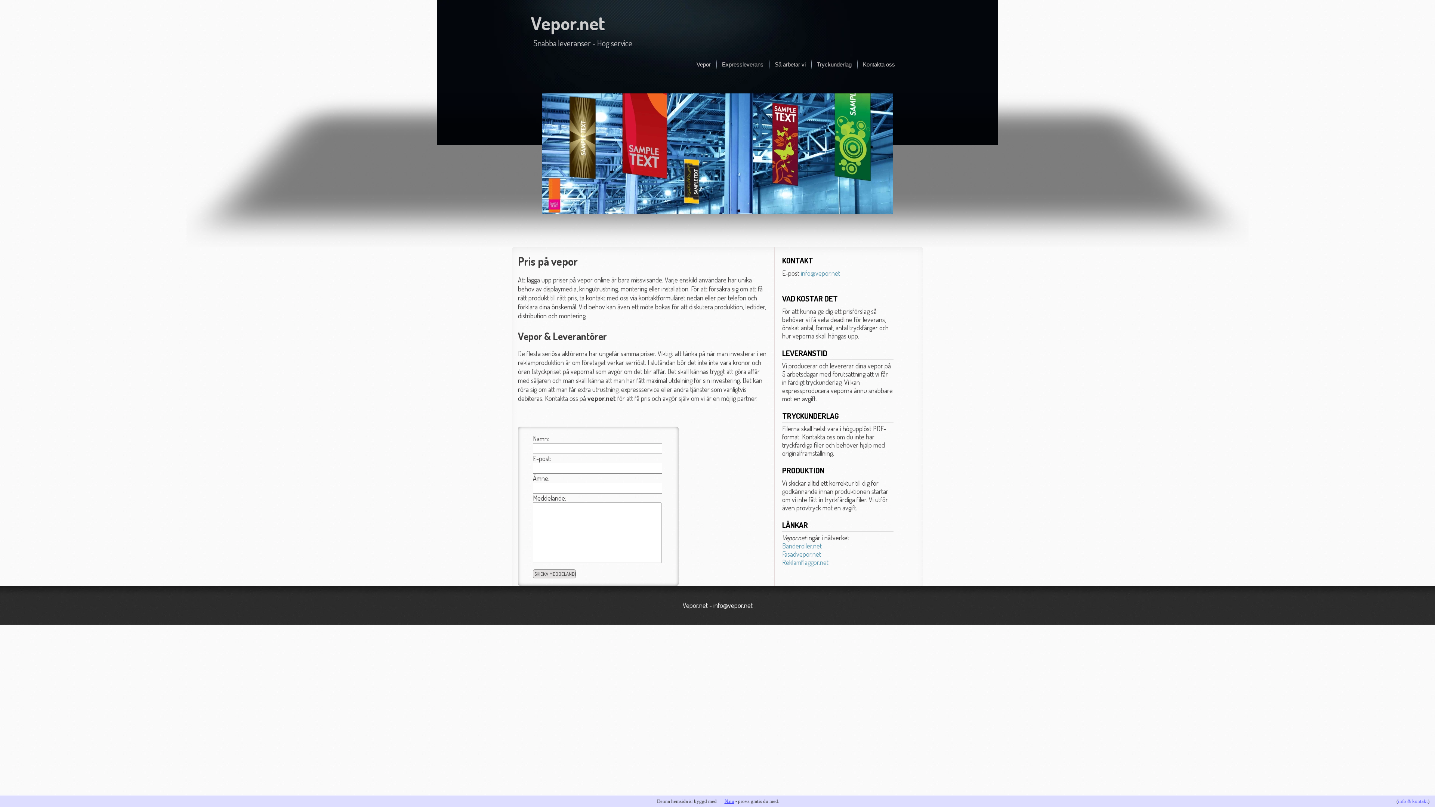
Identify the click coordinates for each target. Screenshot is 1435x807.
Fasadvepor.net (801, 554)
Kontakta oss (879, 64)
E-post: (542, 458)
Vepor (704, 64)
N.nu (729, 801)
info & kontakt (1413, 801)
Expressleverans (742, 64)
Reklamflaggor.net (805, 562)
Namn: (541, 439)
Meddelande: (549, 498)
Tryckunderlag (834, 64)
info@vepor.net (820, 273)
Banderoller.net (802, 546)
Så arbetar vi (790, 64)
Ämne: (541, 478)
